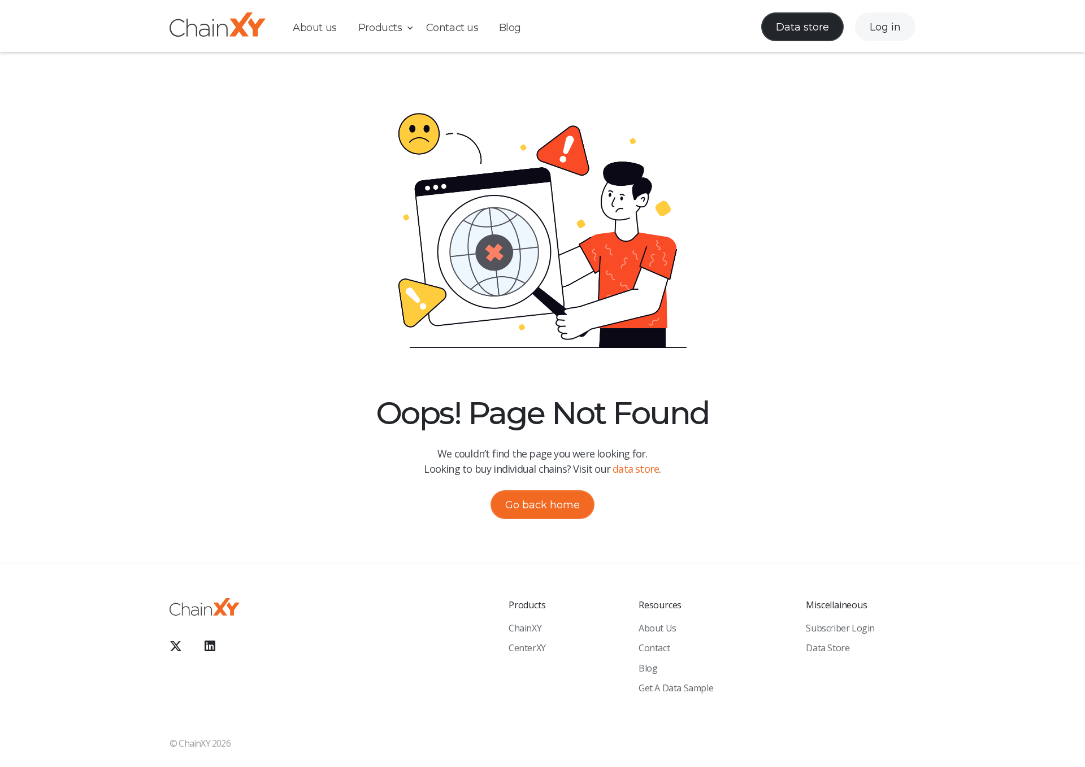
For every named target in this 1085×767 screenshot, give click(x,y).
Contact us (452, 27)
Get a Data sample (676, 688)
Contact (654, 648)
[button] (391, 28)
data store (636, 469)
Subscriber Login (840, 628)
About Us (657, 628)
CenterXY (527, 648)
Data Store (827, 648)
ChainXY (525, 628)
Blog (510, 27)
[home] (218, 26)
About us (315, 27)
